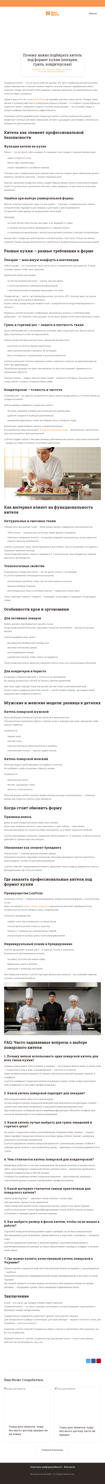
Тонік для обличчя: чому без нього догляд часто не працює (77, 1431)
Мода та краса (63, 69)
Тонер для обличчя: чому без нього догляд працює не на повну (28, 1430)
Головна (36, 69)
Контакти (69, 1466)
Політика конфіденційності (46, 1466)
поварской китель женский (53, 430)
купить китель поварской (36, 906)
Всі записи (48, 69)
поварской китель (36, 99)
